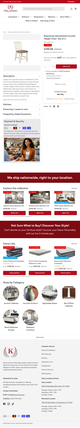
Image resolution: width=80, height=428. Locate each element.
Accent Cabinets (11, 303)
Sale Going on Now (47, 21)
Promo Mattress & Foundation (13, 261)
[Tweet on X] (50, 106)
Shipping (46, 52)
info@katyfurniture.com (16, 395)
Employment (46, 366)
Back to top (40, 337)
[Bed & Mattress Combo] (11, 317)
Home (4, 32)
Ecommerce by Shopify (26, 423)
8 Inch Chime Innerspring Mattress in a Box (38, 262)
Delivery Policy (58, 99)
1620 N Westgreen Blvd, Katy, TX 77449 (55, 386)
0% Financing (46, 354)
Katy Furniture (11, 423)
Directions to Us (47, 362)
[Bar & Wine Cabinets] (69, 293)
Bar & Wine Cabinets (69, 304)
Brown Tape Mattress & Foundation (62, 262)
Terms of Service (47, 370)
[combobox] (43, 9)
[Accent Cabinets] (11, 293)
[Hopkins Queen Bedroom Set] (14, 197)
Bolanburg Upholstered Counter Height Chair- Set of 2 (20, 32)
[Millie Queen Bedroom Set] (65, 197)
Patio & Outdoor (32, 21)
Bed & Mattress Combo (11, 328)
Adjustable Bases (49, 303)
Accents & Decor (30, 303)
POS (17, 423)
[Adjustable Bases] (50, 293)
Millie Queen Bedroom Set (63, 206)
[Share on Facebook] (54, 106)
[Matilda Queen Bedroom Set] (40, 197)
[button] (76, 9)
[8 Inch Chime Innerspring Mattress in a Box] (40, 252)
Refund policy (46, 373)
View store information (53, 78)
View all (74, 188)
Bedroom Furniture (30, 328)
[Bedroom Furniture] (30, 317)
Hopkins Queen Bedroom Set (13, 206)
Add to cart (66, 66)
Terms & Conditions (48, 350)
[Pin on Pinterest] (58, 106)
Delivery (44, 358)
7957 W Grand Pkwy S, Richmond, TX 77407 (57, 402)
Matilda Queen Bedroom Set (39, 206)
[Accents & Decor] (30, 293)
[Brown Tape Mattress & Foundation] (65, 252)
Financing (71, 1)
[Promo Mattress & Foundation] (14, 252)
